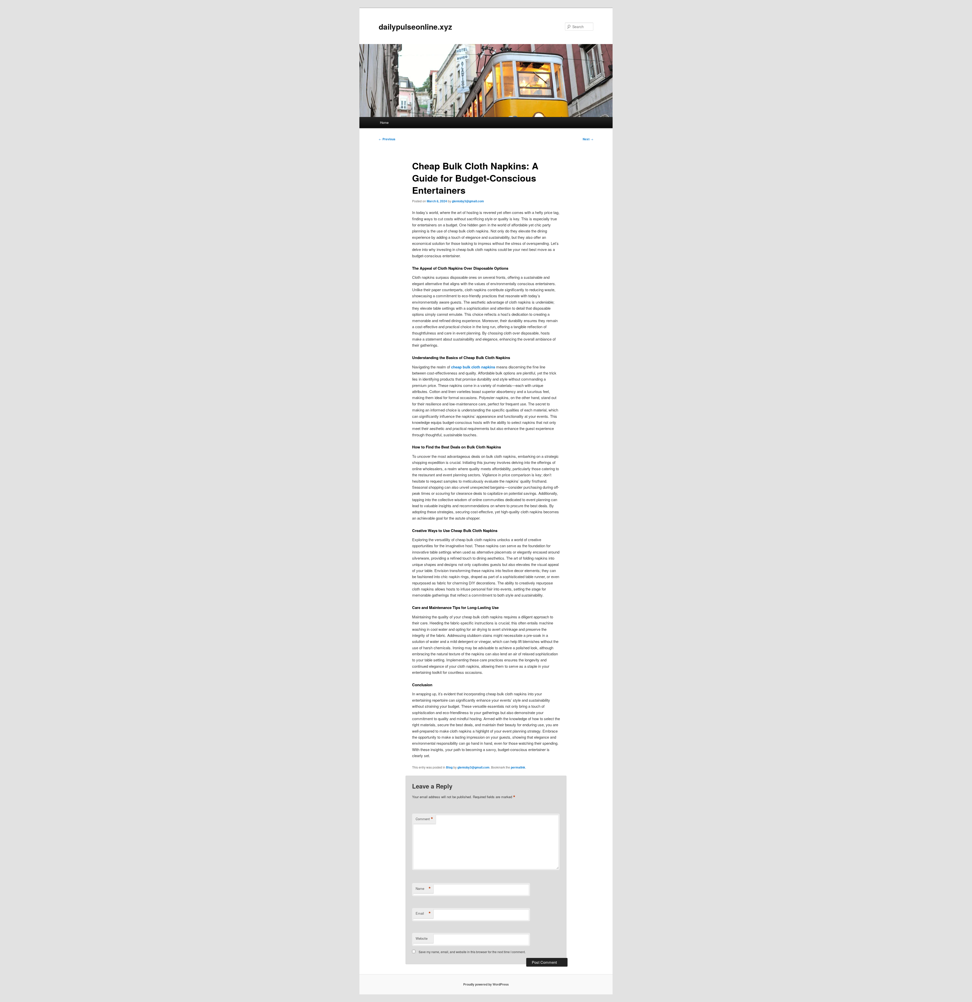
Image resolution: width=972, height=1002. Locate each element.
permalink (518, 767)
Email (423, 913)
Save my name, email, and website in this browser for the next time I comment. (472, 952)
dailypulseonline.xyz (415, 26)
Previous (387, 139)
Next (588, 139)
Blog (449, 767)
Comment (424, 819)
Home (384, 122)
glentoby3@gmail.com (468, 201)
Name (423, 889)
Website (422, 938)
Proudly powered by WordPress (486, 984)
